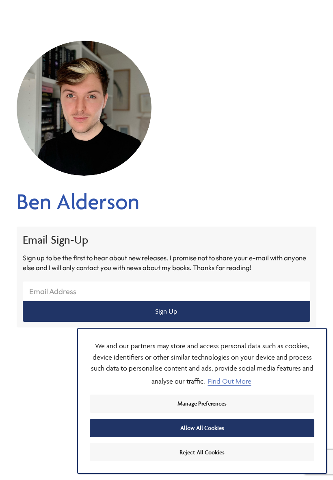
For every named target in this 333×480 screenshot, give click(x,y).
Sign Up (166, 311)
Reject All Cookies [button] (202, 452)
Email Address (52, 291)
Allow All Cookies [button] (202, 428)
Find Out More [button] (229, 381)
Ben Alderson (78, 201)
